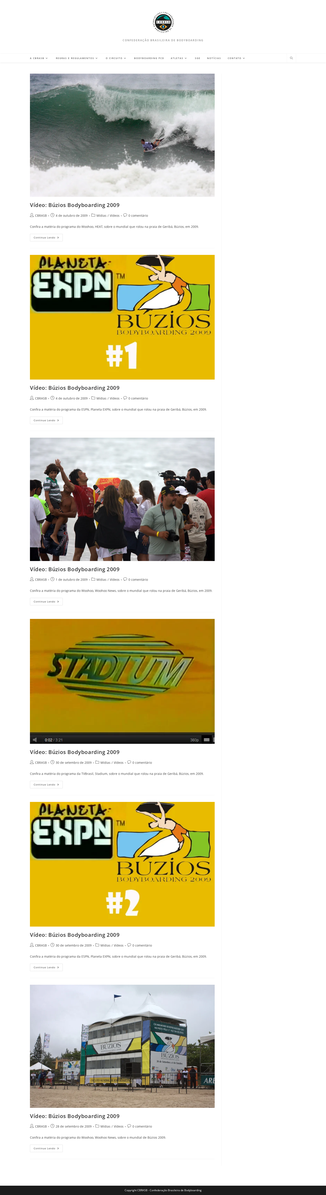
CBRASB (41, 215)
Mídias (101, 215)
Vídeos (115, 215)
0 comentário (138, 215)
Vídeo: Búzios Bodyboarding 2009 (75, 205)
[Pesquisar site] (291, 58)
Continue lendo (48, 238)
